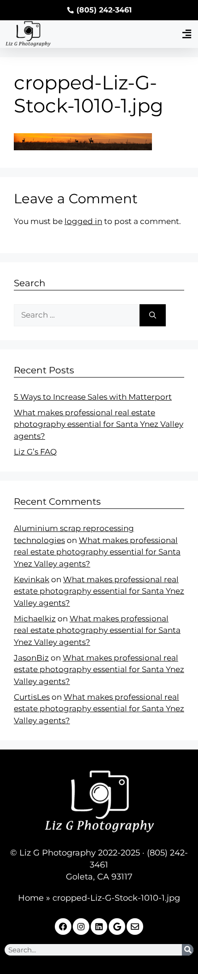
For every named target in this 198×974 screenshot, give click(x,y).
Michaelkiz (35, 618)
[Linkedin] (99, 926)
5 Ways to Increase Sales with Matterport (93, 396)
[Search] (153, 315)
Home (31, 898)
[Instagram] (81, 926)
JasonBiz (31, 657)
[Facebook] (63, 926)
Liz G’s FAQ (35, 451)
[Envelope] (135, 926)
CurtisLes (32, 697)
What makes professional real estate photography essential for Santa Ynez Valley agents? (98, 424)
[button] (186, 33)
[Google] (117, 926)
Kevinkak (31, 579)
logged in (83, 221)
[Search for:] (77, 315)
